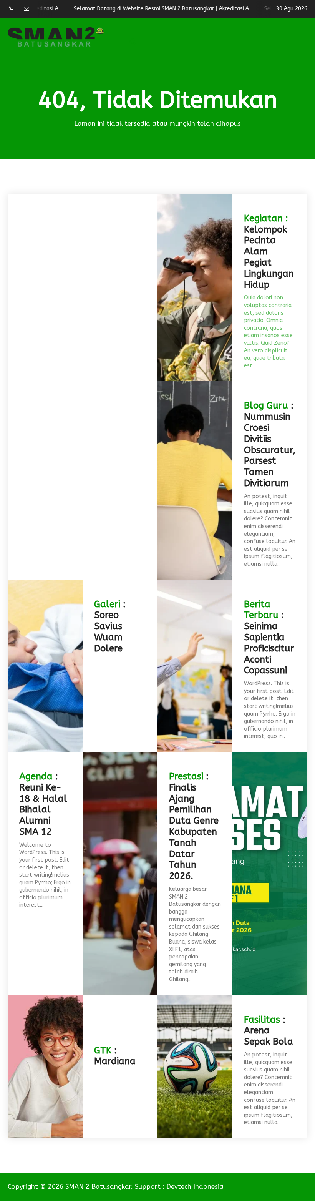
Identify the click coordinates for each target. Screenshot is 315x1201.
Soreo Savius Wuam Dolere (108, 631)
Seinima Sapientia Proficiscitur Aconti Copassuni (269, 648)
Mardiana (115, 1061)
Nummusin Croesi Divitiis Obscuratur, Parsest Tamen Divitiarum (269, 449)
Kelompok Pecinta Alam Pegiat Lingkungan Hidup (269, 257)
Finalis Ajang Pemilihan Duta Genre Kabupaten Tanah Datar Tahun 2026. (194, 831)
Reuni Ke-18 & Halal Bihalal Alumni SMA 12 (43, 809)
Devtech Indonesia (195, 1186)
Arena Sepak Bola (268, 1036)
